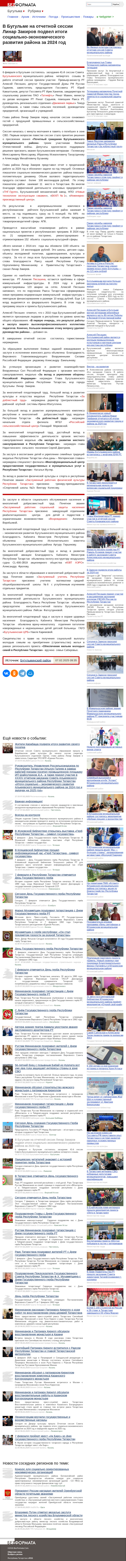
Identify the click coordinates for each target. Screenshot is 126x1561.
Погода (53, 16)
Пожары (88, 16)
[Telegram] (22, 673)
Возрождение (58, 518)
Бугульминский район (35, 660)
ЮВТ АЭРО (74, 562)
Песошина (39, 279)
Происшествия (70, 16)
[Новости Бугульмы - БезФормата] (18, 4)
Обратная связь (15, 1552)
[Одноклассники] (14, 673)
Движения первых (64, 103)
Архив (25, 16)
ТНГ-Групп (10, 191)
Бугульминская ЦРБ (16, 632)
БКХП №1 (58, 195)
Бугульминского (12, 76)
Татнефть (47, 95)
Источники (39, 16)
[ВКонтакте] (6, 673)
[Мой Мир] (30, 673)
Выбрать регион (15, 1554)
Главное (13, 16)
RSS (31, 1558)
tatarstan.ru (13, 63)
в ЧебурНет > (105, 16)
